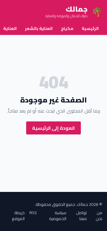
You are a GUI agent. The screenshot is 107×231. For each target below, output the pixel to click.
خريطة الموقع (18, 216)
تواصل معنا (81, 216)
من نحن (99, 216)
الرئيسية (90, 28)
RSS (33, 213)
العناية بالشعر (39, 28)
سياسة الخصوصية (57, 216)
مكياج (67, 28)
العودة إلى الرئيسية (53, 127)
